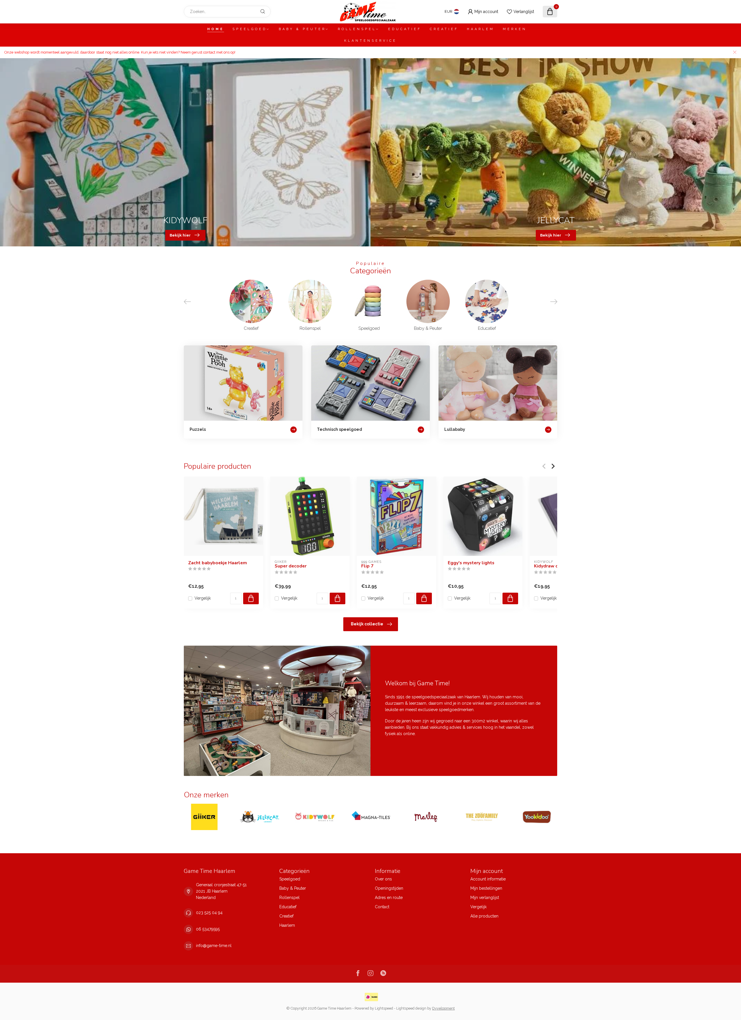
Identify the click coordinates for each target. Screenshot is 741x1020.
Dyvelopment (443, 1008)
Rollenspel (357, 29)
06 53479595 (208, 929)
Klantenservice (370, 41)
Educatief (404, 29)
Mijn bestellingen (486, 888)
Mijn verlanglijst (484, 897)
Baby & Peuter (302, 29)
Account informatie (488, 879)
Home (215, 29)
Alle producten (484, 916)
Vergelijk (203, 598)
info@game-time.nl (214, 945)
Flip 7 (367, 566)
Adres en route (389, 897)
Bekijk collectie (367, 624)
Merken (515, 29)
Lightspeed (384, 1008)
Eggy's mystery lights (471, 562)
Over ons (383, 879)
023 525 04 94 (209, 912)
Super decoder (291, 566)
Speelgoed (249, 29)
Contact (382, 906)
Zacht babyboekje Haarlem (217, 562)
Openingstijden (389, 888)
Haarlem (480, 29)
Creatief (444, 29)
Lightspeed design (411, 1008)
